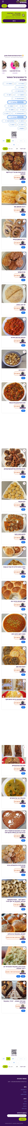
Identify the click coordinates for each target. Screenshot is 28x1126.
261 (14, 144)
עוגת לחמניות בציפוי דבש (18, 601)
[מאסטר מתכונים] (21, 1)
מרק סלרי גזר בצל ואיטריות (17, 798)
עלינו (25, 1101)
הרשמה (23, 1119)
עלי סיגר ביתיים (21, 305)
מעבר (5, 148)
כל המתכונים (24, 1089)
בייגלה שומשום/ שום (19, 207)
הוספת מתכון (24, 1094)
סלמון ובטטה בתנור (19, 534)
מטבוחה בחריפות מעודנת (18, 337)
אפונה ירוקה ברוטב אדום (18, 634)
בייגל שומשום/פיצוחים (19, 239)
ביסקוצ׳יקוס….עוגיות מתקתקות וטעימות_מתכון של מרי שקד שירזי (15, 900)
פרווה (23, 181)
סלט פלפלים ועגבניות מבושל (17, 403)
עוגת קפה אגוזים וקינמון (18, 765)
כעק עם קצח (21, 501)
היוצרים (25, 1092)
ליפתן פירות (22, 370)
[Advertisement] (14, 39)
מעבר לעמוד (22, 148)
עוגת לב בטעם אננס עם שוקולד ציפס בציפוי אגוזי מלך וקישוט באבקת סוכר (15, 831)
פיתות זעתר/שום (20, 667)
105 (3, 141)
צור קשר (25, 1104)
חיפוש (4, 6)
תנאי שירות (24, 1108)
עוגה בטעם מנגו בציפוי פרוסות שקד (15, 699)
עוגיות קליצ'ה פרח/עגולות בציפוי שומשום (16, 866)
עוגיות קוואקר (21, 272)
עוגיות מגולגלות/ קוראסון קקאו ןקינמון (14, 469)
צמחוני (23, 976)
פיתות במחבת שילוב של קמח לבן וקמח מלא (14, 567)
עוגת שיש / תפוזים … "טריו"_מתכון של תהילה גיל (14, 1002)
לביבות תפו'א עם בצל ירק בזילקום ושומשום (15, 173)
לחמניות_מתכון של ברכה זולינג (16, 934)
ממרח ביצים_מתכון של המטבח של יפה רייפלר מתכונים (14, 967)
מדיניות (25, 1106)
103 (13, 141)
